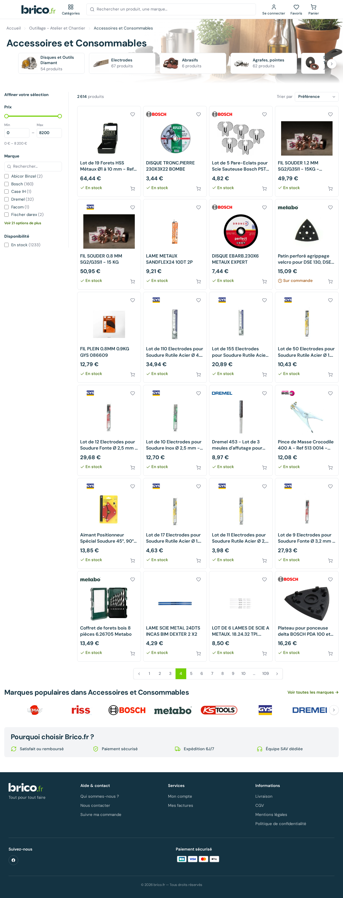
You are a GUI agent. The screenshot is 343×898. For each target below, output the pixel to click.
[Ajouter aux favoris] (132, 114)
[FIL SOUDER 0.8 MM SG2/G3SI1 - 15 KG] (109, 244)
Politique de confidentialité (280, 823)
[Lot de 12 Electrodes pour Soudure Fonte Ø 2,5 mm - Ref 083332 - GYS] (109, 430)
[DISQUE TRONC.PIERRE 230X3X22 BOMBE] (175, 151)
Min (7, 125)
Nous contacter (95, 805)
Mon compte (180, 796)
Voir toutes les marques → (313, 692)
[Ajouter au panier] (132, 188)
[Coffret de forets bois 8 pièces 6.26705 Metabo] (109, 616)
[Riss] (81, 710)
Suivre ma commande (100, 814)
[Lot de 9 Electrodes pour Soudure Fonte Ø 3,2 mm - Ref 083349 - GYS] (306, 523)
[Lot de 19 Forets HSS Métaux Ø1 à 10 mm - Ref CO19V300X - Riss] (109, 151)
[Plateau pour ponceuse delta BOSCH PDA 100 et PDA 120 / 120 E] (306, 616)
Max (40, 125)
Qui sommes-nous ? (99, 796)
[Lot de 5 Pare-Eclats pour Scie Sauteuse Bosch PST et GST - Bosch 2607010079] (241, 151)
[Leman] (35, 710)
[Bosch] (127, 710)
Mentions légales (271, 814)
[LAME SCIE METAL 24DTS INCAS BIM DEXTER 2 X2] (175, 616)
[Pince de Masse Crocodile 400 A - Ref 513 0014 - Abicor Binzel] (306, 430)
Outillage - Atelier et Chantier (57, 28)
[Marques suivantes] (334, 710)
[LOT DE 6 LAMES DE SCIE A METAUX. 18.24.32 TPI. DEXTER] (241, 616)
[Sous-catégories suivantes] (332, 64)
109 (265, 673)
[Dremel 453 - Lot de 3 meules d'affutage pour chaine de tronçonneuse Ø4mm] (241, 430)
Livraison (264, 796)
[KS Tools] (219, 710)
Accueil (13, 28)
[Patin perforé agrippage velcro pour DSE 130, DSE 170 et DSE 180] (306, 244)
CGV (259, 805)
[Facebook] (13, 860)
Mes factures (180, 805)
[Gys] (265, 710)
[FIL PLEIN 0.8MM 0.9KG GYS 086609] (109, 337)
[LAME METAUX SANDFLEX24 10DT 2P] (175, 244)
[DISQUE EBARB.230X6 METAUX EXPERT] (241, 244)
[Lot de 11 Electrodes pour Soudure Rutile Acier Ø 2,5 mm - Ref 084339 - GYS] (241, 523)
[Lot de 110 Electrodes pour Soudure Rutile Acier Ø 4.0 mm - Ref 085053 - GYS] (175, 337)
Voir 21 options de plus (22, 223)
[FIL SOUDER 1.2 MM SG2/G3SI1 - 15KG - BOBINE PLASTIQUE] (306, 151)
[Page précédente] (139, 673)
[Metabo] (173, 710)
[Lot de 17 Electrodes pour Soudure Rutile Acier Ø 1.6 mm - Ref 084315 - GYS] (175, 523)
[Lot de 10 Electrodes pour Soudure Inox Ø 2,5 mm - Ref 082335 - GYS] (175, 430)
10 (243, 673)
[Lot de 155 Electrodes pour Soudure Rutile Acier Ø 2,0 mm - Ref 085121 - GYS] (241, 337)
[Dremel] (311, 710)
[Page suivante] (277, 673)
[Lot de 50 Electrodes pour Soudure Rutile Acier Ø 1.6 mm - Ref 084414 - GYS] (306, 337)
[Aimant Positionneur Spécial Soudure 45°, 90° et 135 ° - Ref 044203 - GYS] (109, 523)
